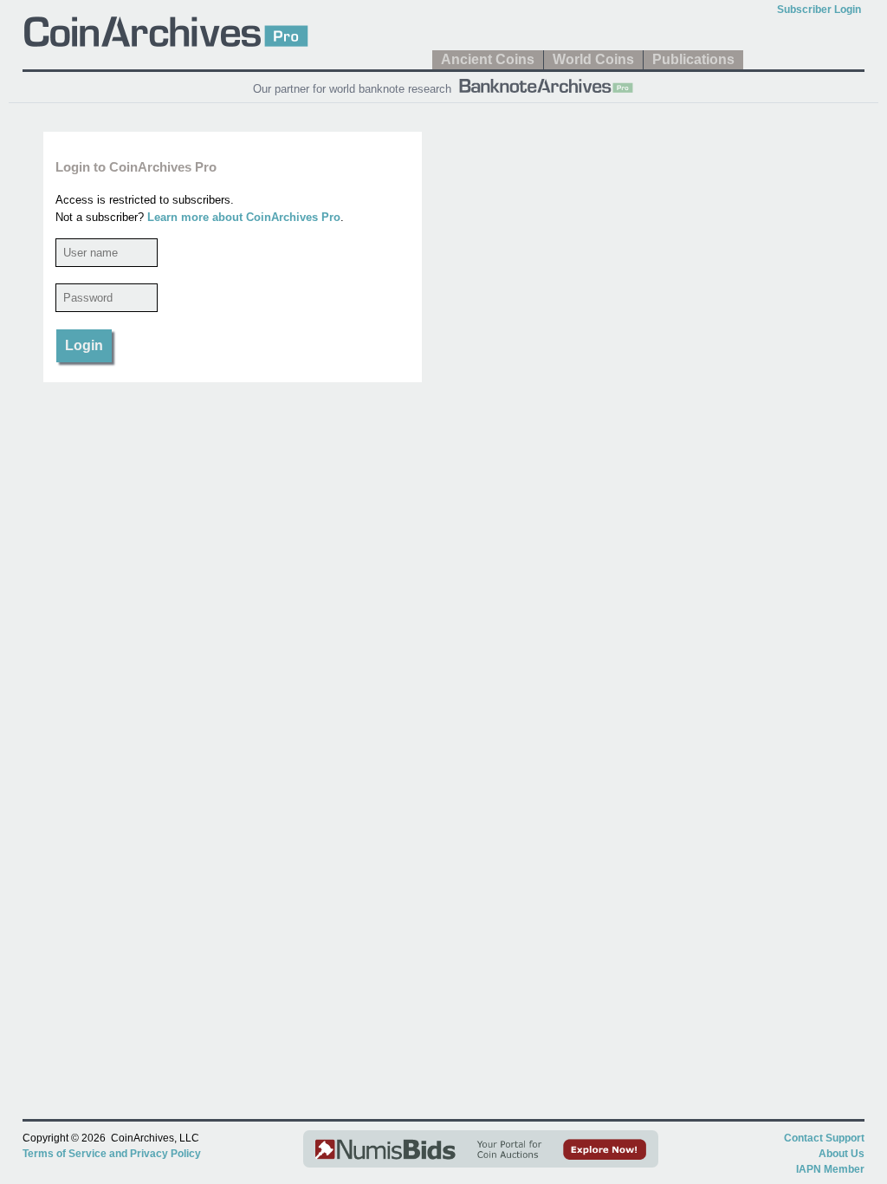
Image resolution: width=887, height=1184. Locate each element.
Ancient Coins (487, 59)
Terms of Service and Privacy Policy (112, 1154)
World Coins (593, 59)
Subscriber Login (819, 9)
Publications (693, 59)
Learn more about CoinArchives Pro (243, 217)
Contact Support (824, 1138)
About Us (841, 1154)
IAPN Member (830, 1169)
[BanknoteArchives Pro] (545, 84)
